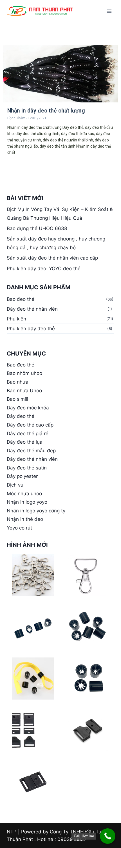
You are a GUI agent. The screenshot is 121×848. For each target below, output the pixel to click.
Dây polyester (22, 476)
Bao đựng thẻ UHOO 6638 (37, 228)
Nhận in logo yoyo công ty (36, 511)
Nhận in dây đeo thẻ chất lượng (46, 110)
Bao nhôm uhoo (24, 373)
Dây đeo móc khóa (28, 408)
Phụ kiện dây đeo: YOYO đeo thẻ (43, 268)
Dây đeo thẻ (20, 416)
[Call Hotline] (107, 836)
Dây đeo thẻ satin (27, 468)
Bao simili (17, 399)
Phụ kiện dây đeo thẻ (31, 328)
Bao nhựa (17, 382)
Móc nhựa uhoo (24, 493)
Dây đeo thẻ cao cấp (30, 425)
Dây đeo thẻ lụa (24, 442)
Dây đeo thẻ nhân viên (32, 309)
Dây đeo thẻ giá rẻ (27, 433)
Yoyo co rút (19, 528)
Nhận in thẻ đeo (25, 519)
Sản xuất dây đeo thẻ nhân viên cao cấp (52, 258)
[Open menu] (109, 11)
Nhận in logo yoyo (27, 502)
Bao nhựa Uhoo (24, 390)
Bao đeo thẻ (20, 299)
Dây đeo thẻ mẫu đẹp (31, 450)
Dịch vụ (15, 485)
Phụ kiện (16, 319)
